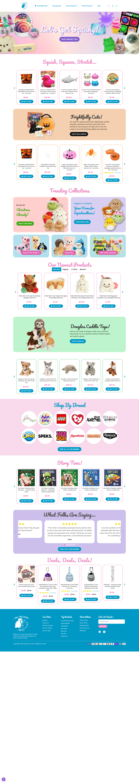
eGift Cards (64, 636)
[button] (109, 6)
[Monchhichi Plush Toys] (77, 436)
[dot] (64, 544)
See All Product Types (67, 621)
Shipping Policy (84, 625)
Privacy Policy (84, 620)
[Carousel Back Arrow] (14, 88)
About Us (45, 620)
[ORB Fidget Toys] (29, 436)
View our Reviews (47, 628)
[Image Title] (113, 214)
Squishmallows (65, 623)
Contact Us (45, 623)
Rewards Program (47, 625)
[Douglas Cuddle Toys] (110, 419)
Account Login (46, 630)
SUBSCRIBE (103, 626)
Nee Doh (63, 633)
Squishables (64, 626)
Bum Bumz (64, 628)
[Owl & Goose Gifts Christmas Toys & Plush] (55, 214)
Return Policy (84, 623)
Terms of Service (85, 628)
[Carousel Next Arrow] (125, 88)
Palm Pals (64, 631)
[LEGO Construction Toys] (61, 419)
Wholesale (83, 630)
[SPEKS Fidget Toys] (45, 436)
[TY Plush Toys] (77, 419)
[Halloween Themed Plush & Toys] (41, 124)
